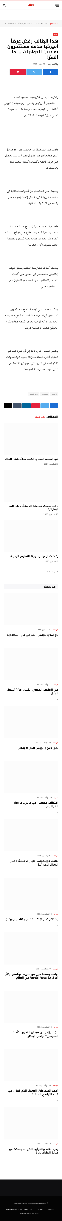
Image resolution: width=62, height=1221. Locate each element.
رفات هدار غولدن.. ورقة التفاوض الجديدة (34, 556)
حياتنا (37, 24)
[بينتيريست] (18, 72)
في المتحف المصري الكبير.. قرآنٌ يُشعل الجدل (31, 459)
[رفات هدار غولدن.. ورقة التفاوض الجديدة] (31, 536)
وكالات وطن (52, 64)
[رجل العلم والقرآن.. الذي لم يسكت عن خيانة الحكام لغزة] (31, 1123)
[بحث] (4, 5)
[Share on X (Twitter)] (34, 72)
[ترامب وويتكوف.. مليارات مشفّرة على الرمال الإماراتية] (31, 486)
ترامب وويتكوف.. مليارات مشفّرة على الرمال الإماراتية (32, 508)
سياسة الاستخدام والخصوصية (29, 1213)
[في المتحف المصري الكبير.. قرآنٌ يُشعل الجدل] (31, 439)
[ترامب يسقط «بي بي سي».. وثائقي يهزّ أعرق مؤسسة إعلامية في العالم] (31, 948)
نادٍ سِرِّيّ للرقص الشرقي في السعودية (32, 634)
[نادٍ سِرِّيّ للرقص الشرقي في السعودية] (31, 609)
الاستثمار (54, 394)
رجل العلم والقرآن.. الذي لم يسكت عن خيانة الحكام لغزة (33, 1151)
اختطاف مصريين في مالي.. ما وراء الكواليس (36, 804)
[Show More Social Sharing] (6, 72)
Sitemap (40, 1209)
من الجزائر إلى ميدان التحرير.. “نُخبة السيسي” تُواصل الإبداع (35, 1034)
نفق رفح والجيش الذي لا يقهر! (37, 747)
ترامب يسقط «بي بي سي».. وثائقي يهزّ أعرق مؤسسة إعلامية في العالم (32, 976)
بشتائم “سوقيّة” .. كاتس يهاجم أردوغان (31, 919)
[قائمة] (57, 5)
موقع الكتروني (34, 394)
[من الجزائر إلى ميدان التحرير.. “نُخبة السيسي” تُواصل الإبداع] (31, 1007)
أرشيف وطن (43, 24)
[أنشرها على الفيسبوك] (50, 72)
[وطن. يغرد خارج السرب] (31, 5)
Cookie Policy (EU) (11, 1209)
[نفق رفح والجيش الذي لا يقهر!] (31, 722)
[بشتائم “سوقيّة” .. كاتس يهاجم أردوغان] (31, 894)
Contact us (50, 1209)
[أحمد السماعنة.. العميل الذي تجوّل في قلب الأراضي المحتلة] (31, 1065)
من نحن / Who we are (27, 1209)
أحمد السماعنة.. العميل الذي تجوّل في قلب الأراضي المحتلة (33, 1092)
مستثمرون (45, 394)
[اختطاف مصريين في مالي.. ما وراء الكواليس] (31, 777)
